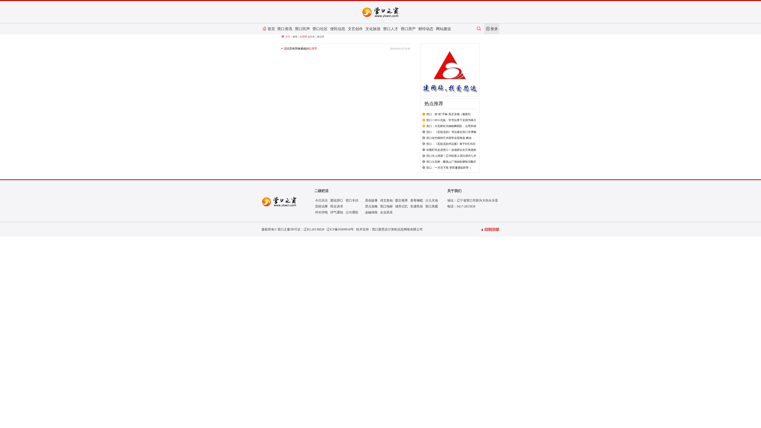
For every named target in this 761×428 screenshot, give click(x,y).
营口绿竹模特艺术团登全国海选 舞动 (448, 137)
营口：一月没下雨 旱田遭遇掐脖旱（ (448, 167)
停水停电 (321, 212)
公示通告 (352, 212)
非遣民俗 (416, 206)
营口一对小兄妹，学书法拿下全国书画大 (451, 120)
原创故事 (371, 200)
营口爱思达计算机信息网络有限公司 (397, 229)
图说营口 (336, 200)
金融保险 (371, 212)
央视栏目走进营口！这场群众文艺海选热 (451, 149)
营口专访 (352, 200)
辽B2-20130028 (314, 229)
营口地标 (386, 206)
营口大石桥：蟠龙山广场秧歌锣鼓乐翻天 (451, 161)
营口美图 (431, 206)
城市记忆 (401, 206)
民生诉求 (336, 206)
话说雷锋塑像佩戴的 (300, 48)
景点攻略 (371, 206)
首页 (271, 29)
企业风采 (386, 212)
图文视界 (401, 200)
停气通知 (336, 212)
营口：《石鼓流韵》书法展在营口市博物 (451, 132)
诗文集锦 (386, 200)
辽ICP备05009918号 (340, 229)
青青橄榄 (416, 200)
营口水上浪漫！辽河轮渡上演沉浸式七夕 (451, 155)
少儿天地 (431, 200)
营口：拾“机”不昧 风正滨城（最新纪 (448, 114)
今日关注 (321, 200)
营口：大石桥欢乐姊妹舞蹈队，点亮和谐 (451, 126)
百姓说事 (321, 206)
